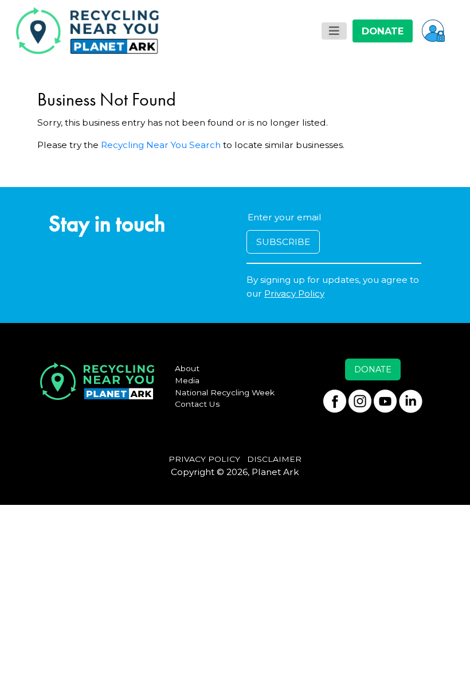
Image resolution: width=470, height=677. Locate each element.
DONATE (383, 31)
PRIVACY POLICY (204, 459)
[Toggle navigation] (334, 31)
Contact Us (197, 403)
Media (187, 380)
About (187, 368)
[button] (433, 30)
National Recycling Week (225, 392)
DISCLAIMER (274, 459)
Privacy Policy (294, 293)
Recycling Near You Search (161, 144)
